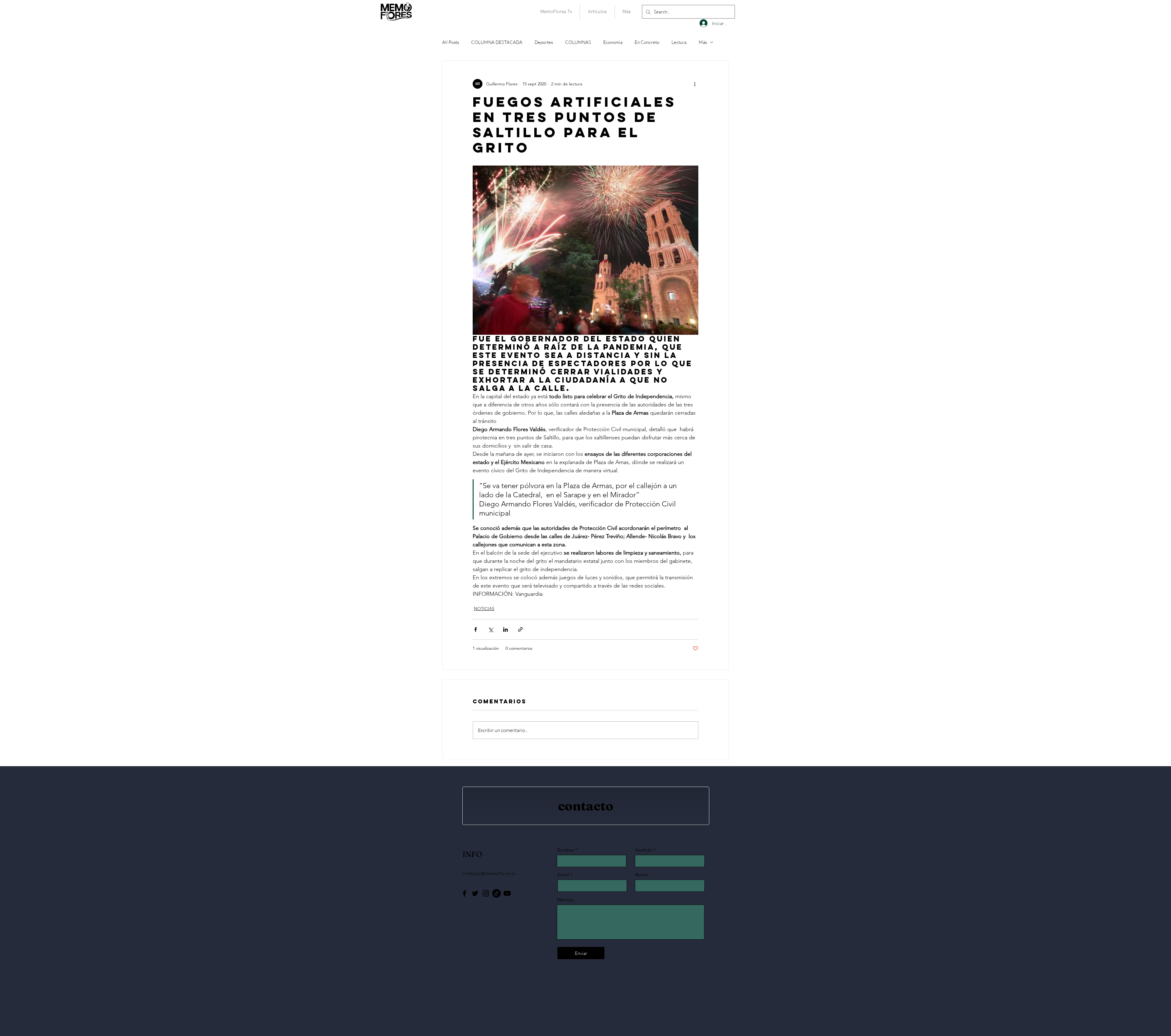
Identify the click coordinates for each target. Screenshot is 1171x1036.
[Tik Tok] (496, 893)
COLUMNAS (578, 42)
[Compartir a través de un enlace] (520, 629)
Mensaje (565, 899)
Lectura (678, 42)
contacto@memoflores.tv (489, 873)
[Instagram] (486, 893)
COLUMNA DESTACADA (496, 42)
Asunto (641, 874)
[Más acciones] (694, 84)
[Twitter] (475, 893)
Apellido (643, 850)
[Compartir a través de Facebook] (475, 629)
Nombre (565, 850)
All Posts (450, 42)
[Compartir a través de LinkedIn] (505, 629)
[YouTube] (507, 893)
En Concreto (647, 42)
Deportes (544, 42)
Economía (612, 42)
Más (703, 42)
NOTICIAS (484, 608)
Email (563, 874)
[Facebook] (464, 893)
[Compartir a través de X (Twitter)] (490, 629)
